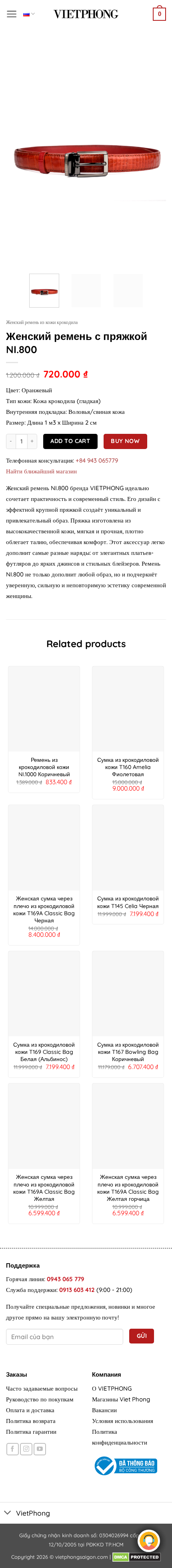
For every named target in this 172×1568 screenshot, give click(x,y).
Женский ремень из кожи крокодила (42, 322)
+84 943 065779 (97, 460)
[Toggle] (8, 1513)
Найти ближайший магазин (41, 471)
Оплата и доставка (30, 1410)
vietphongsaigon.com (81, 1557)
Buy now (125, 441)
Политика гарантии (31, 1431)
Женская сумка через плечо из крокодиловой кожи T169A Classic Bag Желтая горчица (128, 1187)
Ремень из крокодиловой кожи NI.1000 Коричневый (44, 767)
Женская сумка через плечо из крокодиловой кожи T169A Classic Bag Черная (44, 909)
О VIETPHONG (112, 1388)
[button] (12, 14)
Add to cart (70, 441)
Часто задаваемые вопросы (42, 1388)
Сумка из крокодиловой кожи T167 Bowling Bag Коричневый (128, 1052)
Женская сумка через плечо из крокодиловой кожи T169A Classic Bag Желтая (44, 1187)
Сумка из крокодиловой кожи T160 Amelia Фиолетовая (128, 767)
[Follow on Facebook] (12, 1449)
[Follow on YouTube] (40, 1449)
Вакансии (104, 1410)
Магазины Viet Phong (121, 1399)
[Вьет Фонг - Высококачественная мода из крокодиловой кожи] (86, 14)
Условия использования (122, 1421)
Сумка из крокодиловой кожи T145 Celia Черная (128, 902)
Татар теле (29, 14)
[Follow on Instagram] (26, 1449)
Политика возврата (31, 1421)
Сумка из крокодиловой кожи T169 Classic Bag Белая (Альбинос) (44, 1052)
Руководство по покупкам (40, 1399)
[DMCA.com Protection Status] (136, 1557)
